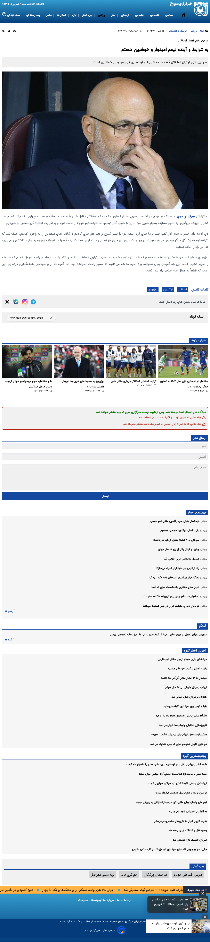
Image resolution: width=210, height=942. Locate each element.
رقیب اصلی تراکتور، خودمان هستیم (187, 668)
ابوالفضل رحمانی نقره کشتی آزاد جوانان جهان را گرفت (177, 783)
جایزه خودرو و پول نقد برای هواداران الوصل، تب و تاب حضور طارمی (169, 849)
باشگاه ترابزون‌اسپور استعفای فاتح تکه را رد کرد (181, 716)
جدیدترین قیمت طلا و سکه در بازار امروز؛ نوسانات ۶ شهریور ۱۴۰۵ (170, 904)
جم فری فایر (129, 874)
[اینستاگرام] (24, 301)
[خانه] (183, 15)
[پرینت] (8, 31)
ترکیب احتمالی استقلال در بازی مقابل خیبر (133, 381)
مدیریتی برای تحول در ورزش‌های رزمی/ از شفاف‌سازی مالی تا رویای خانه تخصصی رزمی (158, 634)
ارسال (105, 496)
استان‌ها (62, 15)
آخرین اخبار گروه (195, 650)
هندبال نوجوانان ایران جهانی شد (189, 697)
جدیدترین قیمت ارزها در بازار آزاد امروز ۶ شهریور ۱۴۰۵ (170, 926)
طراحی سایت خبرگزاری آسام (99, 930)
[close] (202, 893)
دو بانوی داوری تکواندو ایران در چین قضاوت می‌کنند (178, 744)
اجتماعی (140, 15)
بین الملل (87, 15)
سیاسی (169, 15)
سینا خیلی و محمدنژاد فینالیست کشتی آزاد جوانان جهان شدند (173, 774)
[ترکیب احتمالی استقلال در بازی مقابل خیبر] (131, 361)
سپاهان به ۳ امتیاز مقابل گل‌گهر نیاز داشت (184, 678)
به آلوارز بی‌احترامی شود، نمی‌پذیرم (188, 811)
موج (120, 921)
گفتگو (202, 626)
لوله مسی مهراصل (102, 874)
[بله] (16, 302)
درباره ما (108, 899)
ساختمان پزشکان (155, 874)
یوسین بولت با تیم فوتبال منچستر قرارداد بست (181, 793)
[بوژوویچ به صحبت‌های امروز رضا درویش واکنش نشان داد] (79, 361)
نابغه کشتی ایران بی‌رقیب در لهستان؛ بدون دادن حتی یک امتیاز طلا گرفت (166, 764)
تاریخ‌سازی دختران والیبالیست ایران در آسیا (183, 725)
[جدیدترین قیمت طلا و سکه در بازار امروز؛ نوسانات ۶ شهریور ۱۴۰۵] (198, 904)
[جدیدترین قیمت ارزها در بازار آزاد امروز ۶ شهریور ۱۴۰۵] (201, 926)
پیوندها (95, 899)
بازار (74, 15)
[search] (4, 14)
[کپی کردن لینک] (31, 318)
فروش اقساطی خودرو (188, 874)
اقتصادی (155, 15)
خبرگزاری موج (186, 216)
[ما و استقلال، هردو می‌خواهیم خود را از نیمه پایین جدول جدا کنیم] (27, 361)
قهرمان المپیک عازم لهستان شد (190, 840)
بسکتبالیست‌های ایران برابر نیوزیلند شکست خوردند (178, 734)
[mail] (14, 31)
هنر (113, 15)
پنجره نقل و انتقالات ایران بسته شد (187, 830)
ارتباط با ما (124, 899)
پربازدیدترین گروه (194, 755)
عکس (49, 15)
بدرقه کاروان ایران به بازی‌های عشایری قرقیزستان (180, 821)
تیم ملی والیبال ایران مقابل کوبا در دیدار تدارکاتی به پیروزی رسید (171, 802)
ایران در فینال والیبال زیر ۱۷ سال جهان (186, 687)
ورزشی (102, 15)
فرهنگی (125, 15)
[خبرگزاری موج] (201, 9)
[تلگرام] (33, 302)
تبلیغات (83, 899)
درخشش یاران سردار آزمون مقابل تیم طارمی (182, 659)
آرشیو (11, 611)
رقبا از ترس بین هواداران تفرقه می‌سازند (185, 706)
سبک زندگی (14, 15)
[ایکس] (7, 302)
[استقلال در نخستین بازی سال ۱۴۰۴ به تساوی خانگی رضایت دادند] (183, 361)
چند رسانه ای (33, 15)
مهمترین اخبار (197, 512)
